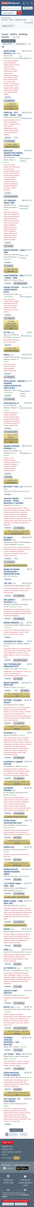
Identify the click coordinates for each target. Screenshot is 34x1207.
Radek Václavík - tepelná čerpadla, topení (12, 871)
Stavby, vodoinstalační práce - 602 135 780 (11, 324)
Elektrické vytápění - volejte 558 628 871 (18, 1032)
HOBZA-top (9, 847)
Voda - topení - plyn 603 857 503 (17, 897)
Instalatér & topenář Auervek (13, 763)
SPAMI (9, 929)
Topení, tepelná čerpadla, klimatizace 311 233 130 (11, 438)
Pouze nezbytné (8, 1204)
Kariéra (25, 690)
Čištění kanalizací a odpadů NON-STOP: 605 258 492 (18, 532)
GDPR (16, 1158)
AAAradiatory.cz (11, 403)
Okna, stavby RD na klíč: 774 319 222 (18, 695)
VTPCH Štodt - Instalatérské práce (13, 822)
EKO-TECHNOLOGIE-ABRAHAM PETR (13, 665)
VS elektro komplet (10, 539)
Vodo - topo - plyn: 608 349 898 (12, 349)
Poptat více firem (8, 41)
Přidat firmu (28, 8)
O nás (3, 1158)
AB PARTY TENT (13, 488)
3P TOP (9, 332)
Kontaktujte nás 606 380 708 (17, 565)
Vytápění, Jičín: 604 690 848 (12, 481)
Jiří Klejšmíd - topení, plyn (10, 201)
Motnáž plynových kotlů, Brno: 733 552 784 (18, 864)
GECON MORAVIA (13, 623)
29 (22, 1134)
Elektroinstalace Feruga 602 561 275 (18, 1093)
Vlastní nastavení (21, 1204)
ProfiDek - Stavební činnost (13, 701)
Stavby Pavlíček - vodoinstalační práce (12, 289)
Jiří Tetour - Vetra (12, 1054)
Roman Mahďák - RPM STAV (11, 684)
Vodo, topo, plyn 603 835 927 (16, 925)
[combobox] (11, 8)
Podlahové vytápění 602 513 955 (11, 106)
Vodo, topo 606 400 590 (12, 270)
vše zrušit (28, 23)
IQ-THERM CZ (12, 968)
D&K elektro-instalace (10, 601)
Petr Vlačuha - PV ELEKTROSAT (12, 1100)
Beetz (9, 355)
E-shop (9, 477)
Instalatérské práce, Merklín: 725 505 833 (18, 783)
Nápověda (18, 1152)
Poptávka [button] (8, 97)
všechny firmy (7, 44)
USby (8, 950)
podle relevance (21, 44)
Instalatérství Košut (13, 641)
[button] (24, 3)
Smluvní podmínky (8, 1152)
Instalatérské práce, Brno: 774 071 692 (18, 842)
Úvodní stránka (12, 196)
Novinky (4, 1155)
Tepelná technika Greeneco (11, 447)
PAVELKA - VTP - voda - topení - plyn (13, 114)
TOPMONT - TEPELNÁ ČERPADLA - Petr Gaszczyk (11, 1041)
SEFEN (12, 1007)
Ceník (19, 837)
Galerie (18, 1089)
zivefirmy (9, 1168)
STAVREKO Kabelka (10, 789)
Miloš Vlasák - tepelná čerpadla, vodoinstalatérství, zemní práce (14, 384)
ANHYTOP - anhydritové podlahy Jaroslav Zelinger (13, 153)
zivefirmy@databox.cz (21, 1165)
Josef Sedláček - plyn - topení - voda (14, 276)
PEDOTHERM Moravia (12, 52)
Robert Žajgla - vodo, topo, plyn (13, 902)
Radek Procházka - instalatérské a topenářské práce (12, 571)
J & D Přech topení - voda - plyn (13, 884)
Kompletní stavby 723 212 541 (17, 816)
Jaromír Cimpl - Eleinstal (11, 992)
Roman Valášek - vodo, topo (14, 251)
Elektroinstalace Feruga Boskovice (12, 1074)
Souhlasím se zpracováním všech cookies (15, 1201)
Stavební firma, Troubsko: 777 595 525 (18, 727)
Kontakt (10, 246)
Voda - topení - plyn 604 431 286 (12, 145)
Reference (10, 100)
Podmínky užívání (7, 1149)
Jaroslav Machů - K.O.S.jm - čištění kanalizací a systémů (13, 500)
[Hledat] (19, 12)
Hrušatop (10, 733)
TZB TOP (10, 583)
